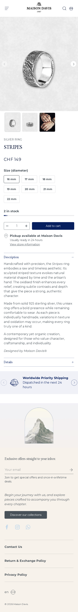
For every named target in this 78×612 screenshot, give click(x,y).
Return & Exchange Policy (25, 561)
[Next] (73, 64)
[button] (70, 8)
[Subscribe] (68, 469)
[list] (39, 64)
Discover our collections (25, 515)
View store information (25, 244)
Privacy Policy (16, 575)
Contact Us (13, 547)
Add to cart (53, 226)
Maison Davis (20, 604)
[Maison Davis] (39, 8)
